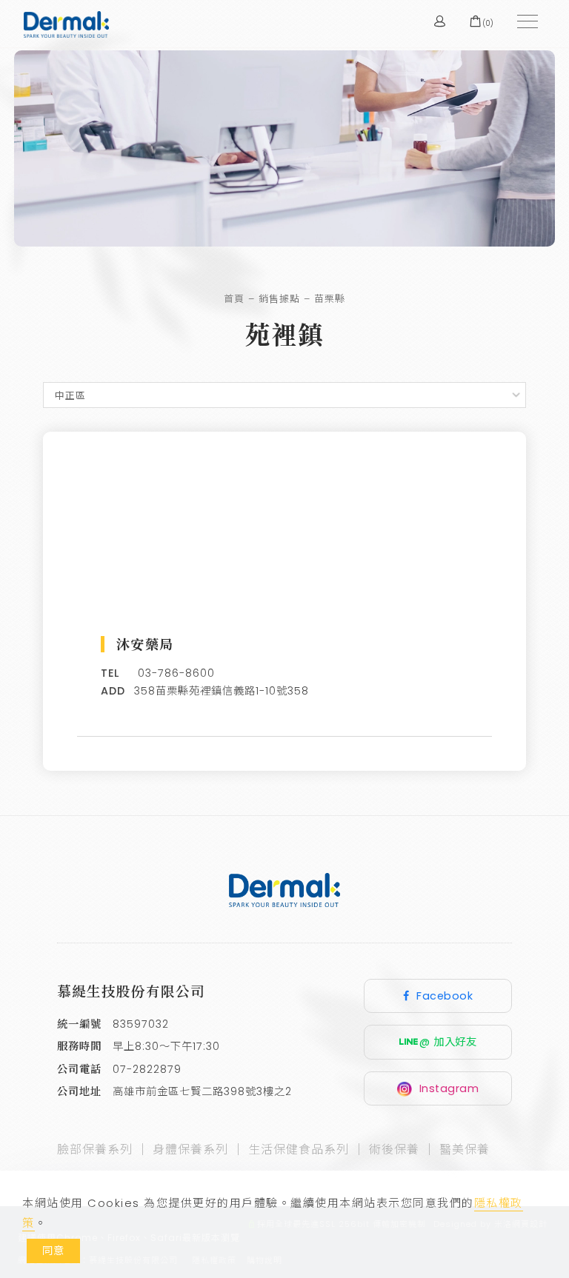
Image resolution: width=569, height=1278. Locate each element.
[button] (405, 22)
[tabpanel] (284, 148)
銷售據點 (279, 299)
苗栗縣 (329, 299)
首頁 (234, 299)
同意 (53, 1250)
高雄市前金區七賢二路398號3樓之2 (202, 1091)
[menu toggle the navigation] (523, 22)
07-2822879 (147, 1069)
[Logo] (66, 23)
